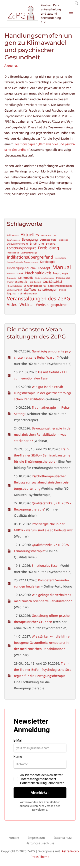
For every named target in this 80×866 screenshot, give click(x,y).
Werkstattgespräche (51, 305)
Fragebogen (13, 252)
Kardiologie (47, 262)
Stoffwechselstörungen (40, 290)
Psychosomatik (17, 282)
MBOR (19, 273)
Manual (61, 267)
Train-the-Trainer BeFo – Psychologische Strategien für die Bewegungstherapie (43, 669)
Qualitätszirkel (52, 282)
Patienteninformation (44, 278)
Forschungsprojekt (21, 248)
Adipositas (13, 235)
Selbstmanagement (60, 285)
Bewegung (30, 240)
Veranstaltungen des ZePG (38, 298)
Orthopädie (25, 278)
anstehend (46, 235)
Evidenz (51, 243)
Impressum (36, 837)
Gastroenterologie (29, 253)
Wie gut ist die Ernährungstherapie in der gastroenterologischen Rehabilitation (43, 393)
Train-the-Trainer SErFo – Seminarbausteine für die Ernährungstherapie (42, 455)
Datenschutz (63, 837)
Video (12, 304)
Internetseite (60, 258)
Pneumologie (63, 277)
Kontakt (13, 837)
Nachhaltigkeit (38, 273)
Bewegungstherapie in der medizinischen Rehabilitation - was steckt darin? (43, 434)
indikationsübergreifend (30, 257)
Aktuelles (11, 65)
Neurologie (60, 273)
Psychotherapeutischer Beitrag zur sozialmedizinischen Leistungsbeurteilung (42, 482)
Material (10, 274)
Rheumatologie (14, 286)
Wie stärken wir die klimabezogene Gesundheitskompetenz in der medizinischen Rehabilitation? (42, 642)
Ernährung (37, 243)
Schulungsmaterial (35, 285)
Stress (62, 289)
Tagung (11, 293)
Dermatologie (48, 239)
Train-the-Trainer (27, 293)
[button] (76, 4)
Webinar (27, 304)
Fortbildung (48, 247)
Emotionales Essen (46, 565)
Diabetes (63, 239)
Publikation (35, 281)
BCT (55, 235)
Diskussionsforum (17, 243)
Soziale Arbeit (14, 289)
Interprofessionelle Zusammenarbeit (22, 262)
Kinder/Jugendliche (21, 268)
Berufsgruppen (13, 240)
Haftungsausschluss (40, 843)
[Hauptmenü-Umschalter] (71, 13)
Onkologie (11, 278)
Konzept (44, 268)
